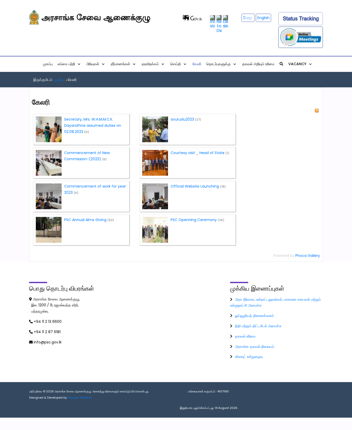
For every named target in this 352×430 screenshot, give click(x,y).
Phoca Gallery (307, 255)
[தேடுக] (281, 64)
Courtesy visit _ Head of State (197, 152)
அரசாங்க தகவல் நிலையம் (254, 346)
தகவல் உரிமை (245, 336)
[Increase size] (212, 21)
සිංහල (248, 17)
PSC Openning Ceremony (194, 219)
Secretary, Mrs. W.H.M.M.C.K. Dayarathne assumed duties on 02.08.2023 (92, 125)
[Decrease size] (225, 21)
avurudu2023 (182, 119)
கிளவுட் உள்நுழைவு (249, 356)
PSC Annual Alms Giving (85, 219)
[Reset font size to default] (219, 24)
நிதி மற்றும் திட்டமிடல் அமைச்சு (258, 325)
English (263, 17)
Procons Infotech (80, 397)
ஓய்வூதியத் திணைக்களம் (254, 315)
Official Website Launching (195, 186)
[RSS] (317, 110)
